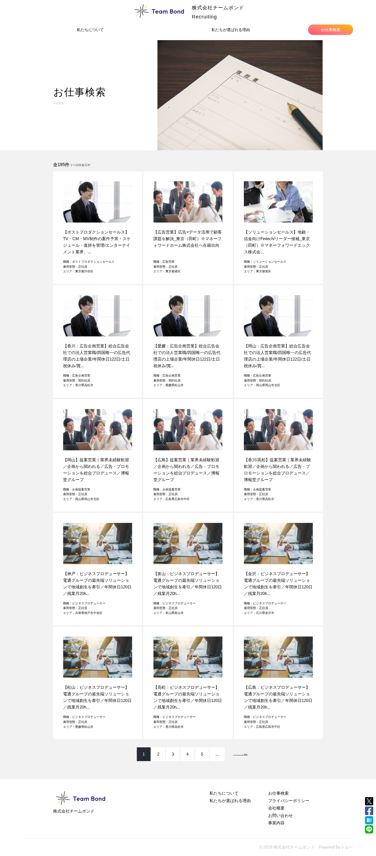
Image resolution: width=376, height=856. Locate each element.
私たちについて (90, 30)
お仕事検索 (330, 30)
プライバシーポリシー (288, 800)
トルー (347, 847)
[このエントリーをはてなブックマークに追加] (369, 820)
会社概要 (276, 808)
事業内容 (276, 823)
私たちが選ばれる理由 (230, 30)
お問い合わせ (280, 815)
